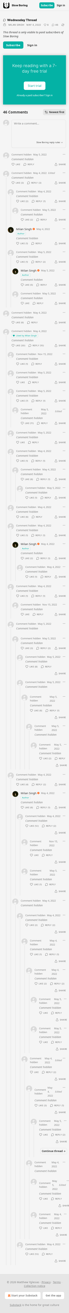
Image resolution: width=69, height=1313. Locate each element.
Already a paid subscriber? (35, 95)
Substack (15, 1305)
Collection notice (34, 1286)
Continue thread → (54, 1151)
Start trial (34, 86)
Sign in (61, 5)
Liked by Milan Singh (26, 335)
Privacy (46, 1282)
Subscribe (47, 5)
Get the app (53, 1295)
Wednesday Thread (22, 20)
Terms (57, 1282)
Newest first (56, 112)
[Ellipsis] (64, 154)
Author (21, 233)
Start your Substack (24, 1295)
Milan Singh (16, 24)
